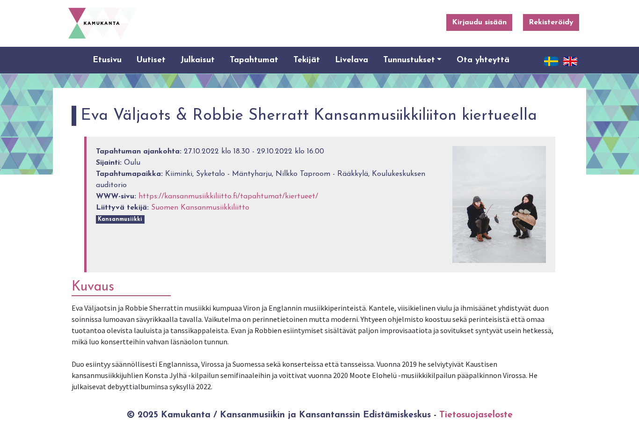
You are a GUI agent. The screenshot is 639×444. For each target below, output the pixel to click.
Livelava (351, 60)
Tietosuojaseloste (476, 415)
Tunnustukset (409, 60)
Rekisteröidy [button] (551, 22)
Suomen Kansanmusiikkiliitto (200, 207)
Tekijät (306, 60)
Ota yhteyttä (483, 60)
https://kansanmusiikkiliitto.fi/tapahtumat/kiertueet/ (228, 196)
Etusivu (107, 60)
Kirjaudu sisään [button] (479, 22)
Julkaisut (198, 60)
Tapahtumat (254, 60)
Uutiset (151, 60)
